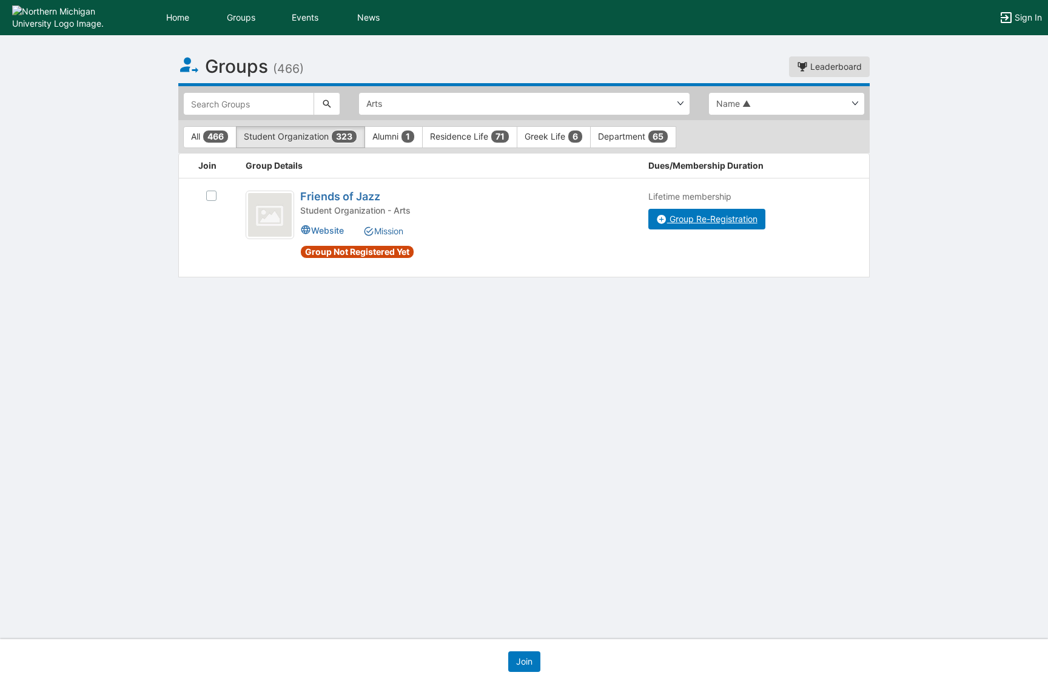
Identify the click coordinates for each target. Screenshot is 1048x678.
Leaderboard (835, 66)
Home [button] (177, 17)
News (368, 17)
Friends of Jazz (340, 196)
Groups (241, 17)
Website (327, 230)
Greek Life (551, 136)
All (207, 136)
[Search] (327, 103)
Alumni (391, 136)
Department (630, 136)
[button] (62, 17)
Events (305, 17)
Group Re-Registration (712, 219)
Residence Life (467, 136)
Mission (388, 231)
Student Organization (298, 136)
